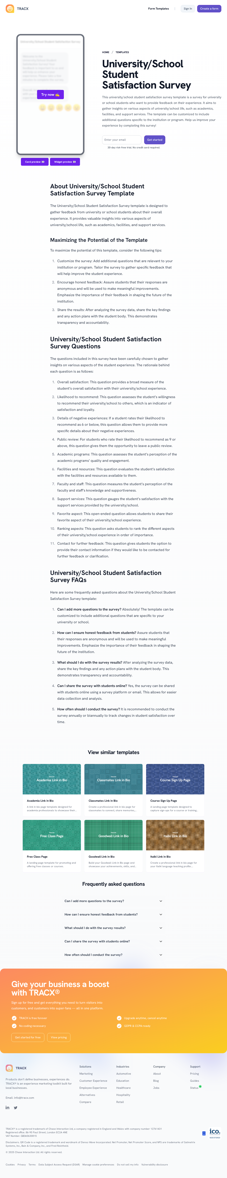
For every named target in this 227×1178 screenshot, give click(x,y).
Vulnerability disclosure (154, 1164)
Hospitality (123, 1095)
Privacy (22, 1164)
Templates (122, 52)
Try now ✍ (50, 94)
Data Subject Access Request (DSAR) (59, 1164)
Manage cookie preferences (98, 1164)
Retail (120, 1102)
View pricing (59, 1037)
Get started (154, 140)
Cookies (10, 1164)
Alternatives (87, 1095)
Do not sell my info (128, 1164)
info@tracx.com (24, 1098)
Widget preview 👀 (65, 161)
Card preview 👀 (34, 161)
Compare (85, 1102)
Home (105, 52)
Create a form (209, 8)
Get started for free (28, 1037)
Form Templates (158, 8)
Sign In (188, 8)
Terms (32, 1164)
